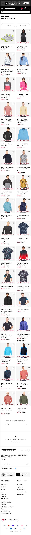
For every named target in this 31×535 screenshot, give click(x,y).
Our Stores (3, 494)
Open (26, 3)
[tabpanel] (15, 464)
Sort (9, 25)
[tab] (3, 459)
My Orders (19, 484)
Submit (26, 464)
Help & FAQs (4, 484)
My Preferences (21, 489)
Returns (3, 489)
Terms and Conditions (22, 492)
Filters (24, 25)
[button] (3, 3)
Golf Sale (7, 16)
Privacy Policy (20, 494)
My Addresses (20, 487)
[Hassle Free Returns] (15, 437)
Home (2, 16)
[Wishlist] (13, 31)
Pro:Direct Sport (17, 532)
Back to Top (23, 450)
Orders (2, 492)
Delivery (3, 487)
